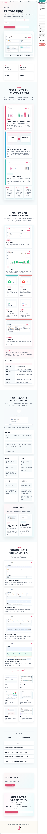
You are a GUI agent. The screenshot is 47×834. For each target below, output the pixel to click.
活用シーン (15, 1)
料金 (34, 1)
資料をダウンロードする (26, 812)
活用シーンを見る (10, 785)
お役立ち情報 (29, 1)
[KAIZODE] (4, 1)
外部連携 (19, 1)
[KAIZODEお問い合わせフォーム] (42, 418)
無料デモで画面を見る (9, 27)
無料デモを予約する (11, 812)
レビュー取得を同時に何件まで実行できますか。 (15, 747)
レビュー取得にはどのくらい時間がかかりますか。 (15, 743)
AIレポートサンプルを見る (22, 27)
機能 (11, 1)
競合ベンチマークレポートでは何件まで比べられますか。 (17, 756)
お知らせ (29, 824)
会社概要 (19, 829)
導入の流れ (24, 1)
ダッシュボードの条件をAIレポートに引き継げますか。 (16, 752)
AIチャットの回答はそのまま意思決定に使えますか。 (16, 761)
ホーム (8, 1)
